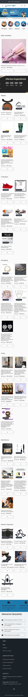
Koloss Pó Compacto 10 (6, 112)
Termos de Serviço (7, 668)
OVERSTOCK (10, 695)
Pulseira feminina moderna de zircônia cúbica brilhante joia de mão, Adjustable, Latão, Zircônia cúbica (20, 279)
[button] (2, 5)
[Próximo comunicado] (25, 1)
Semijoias (4, 28)
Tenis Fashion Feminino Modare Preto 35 (6, 247)
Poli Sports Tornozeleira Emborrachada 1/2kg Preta (7, 542)
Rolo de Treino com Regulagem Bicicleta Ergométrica (6, 588)
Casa (23, 28)
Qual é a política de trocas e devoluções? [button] (12, 630)
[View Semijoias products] (4, 24)
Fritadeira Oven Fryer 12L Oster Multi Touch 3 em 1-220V (6, 457)
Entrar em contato (7, 650)
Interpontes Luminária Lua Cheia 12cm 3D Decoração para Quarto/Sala (20, 397)
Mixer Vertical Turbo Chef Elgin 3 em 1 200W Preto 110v (20, 457)
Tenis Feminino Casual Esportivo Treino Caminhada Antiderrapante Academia (20, 220)
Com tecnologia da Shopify (18, 695)
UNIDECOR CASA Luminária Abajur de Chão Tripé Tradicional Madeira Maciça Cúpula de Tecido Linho (7, 372)
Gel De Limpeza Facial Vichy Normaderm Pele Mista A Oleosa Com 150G (20, 136)
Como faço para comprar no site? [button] (13, 620)
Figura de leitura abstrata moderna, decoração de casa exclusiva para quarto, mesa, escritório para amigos (20, 372)
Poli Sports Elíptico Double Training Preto (7, 565)
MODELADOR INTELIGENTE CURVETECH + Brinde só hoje (13, 65)
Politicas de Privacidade (8, 659)
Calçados (17, 28)
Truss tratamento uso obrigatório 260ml (19, 113)
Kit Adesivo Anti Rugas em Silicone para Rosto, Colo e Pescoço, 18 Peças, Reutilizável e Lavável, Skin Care (7, 162)
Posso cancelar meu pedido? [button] (12, 635)
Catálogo (5, 647)
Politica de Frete (6, 665)
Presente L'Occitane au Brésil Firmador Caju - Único (6, 136)
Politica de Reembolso (8, 662)
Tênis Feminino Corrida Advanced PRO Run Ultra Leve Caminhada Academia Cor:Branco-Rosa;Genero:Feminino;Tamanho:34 (7, 221)
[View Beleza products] (10, 24)
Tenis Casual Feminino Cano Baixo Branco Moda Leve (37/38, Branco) (20, 194)
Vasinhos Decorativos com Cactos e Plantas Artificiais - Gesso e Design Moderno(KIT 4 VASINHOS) (7, 398)
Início (4, 644)
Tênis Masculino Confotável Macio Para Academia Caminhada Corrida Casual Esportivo (7, 195)
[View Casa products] (23, 24)
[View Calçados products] (17, 24)
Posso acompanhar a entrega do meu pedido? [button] (13, 624)
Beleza (10, 28)
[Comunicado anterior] (2, 1)
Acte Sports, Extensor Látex (20, 541)
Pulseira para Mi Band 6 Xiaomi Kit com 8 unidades (7, 511)
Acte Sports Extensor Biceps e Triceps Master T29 (20, 565)
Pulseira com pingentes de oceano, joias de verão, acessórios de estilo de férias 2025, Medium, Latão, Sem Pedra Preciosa (7, 279)
